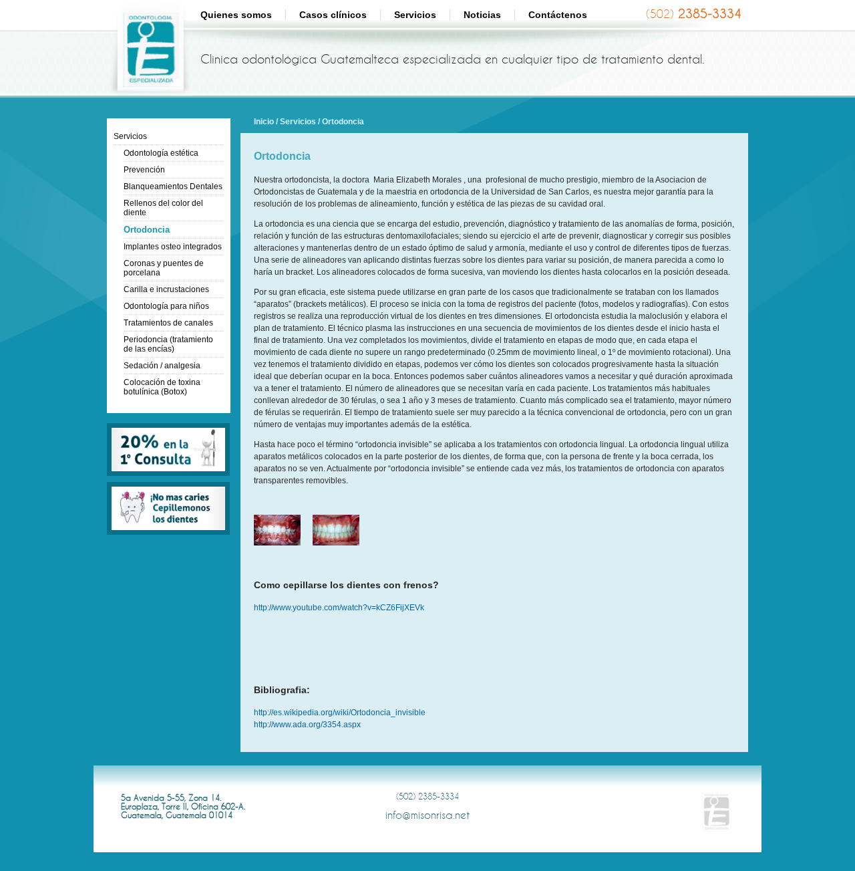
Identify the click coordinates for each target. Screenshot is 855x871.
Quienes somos (236, 14)
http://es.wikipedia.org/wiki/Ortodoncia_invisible (339, 712)
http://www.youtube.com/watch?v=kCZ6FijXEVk (339, 607)
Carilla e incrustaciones (166, 289)
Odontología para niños (166, 306)
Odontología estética (161, 153)
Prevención (144, 169)
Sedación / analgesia (162, 365)
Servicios (415, 14)
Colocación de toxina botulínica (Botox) (162, 387)
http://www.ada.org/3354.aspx (307, 724)
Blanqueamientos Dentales (173, 186)
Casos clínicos (333, 14)
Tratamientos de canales (168, 323)
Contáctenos (557, 14)
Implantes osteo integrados (173, 246)
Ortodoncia (147, 230)
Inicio (264, 121)
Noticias (482, 14)
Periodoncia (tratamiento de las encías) (168, 344)
